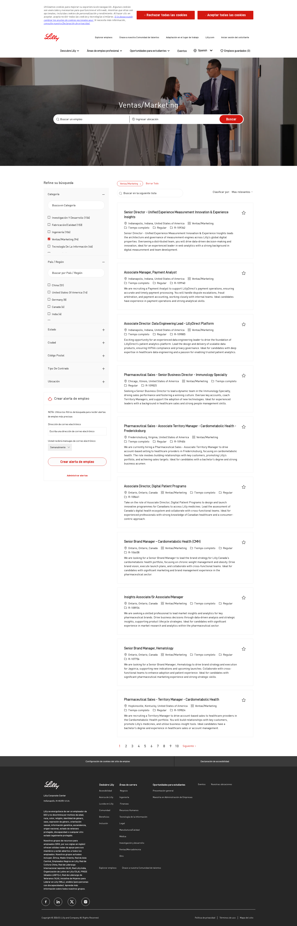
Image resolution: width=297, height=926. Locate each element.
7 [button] (158, 746)
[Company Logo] (52, 36)
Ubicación (54, 381)
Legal (122, 823)
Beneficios (104, 816)
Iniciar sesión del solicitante (235, 37)
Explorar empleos (103, 37)
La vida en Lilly (106, 803)
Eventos (182, 51)
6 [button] (151, 746)
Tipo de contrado (58, 368)
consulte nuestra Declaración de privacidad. (67, 23)
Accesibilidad (105, 790)
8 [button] (164, 746)
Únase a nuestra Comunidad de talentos (139, 37)
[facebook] (46, 902)
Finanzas (124, 803)
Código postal (56, 355)
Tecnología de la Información (133, 816)
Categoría (53, 194)
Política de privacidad (205, 917)
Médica (122, 836)
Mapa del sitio (246, 917)
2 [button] (126, 746)
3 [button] (132, 746)
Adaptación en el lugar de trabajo (182, 37)
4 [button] (139, 746)
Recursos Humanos (129, 810)
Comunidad (104, 810)
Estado (52, 329)
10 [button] (177, 746)
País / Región (56, 262)
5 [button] (145, 746)
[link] (77, 475)
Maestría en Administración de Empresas (172, 797)
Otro (121, 856)
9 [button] (170, 746)
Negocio (123, 790)
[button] (231, 119)
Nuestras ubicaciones (221, 784)
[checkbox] (243, 213)
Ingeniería (124, 797)
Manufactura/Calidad (129, 830)
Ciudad (52, 342)
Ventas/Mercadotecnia (130, 849)
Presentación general (163, 790)
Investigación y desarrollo (131, 843)
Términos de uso (227, 917)
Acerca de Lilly (106, 797)
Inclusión (103, 823)
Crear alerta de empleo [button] (77, 461)
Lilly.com (210, 37)
